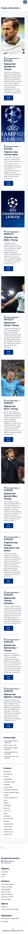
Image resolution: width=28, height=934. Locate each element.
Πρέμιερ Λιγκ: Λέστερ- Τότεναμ (11, 324)
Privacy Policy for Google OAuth (10, 909)
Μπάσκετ (4, 874)
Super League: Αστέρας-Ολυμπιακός (11, 741)
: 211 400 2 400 (6, 863)
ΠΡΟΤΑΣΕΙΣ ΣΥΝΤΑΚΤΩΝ (11, 790)
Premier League (9, 832)
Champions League (10, 782)
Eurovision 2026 (9, 818)
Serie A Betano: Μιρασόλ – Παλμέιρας (12, 748)
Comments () (9, 61)
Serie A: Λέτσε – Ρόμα (10, 745)
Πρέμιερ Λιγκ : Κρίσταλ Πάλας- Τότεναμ (11, 496)
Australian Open (9, 824)
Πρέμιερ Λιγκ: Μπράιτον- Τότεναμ (12, 695)
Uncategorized (8, 774)
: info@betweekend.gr (8, 861)
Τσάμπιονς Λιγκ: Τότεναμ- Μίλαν (11, 153)
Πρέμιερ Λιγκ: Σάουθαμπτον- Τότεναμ (10, 66)
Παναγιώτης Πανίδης (7, 897)
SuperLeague (8, 826)
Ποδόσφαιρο (4, 872)
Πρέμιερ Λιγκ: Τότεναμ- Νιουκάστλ (10, 600)
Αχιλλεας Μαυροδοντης (11, 797)
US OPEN (7, 821)
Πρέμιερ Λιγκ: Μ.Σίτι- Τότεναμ (11, 407)
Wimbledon (7, 816)
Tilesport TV (4, 907)
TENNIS (6, 795)
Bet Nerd (7, 803)
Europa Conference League (12, 792)
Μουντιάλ (7, 808)
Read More (8, 98)
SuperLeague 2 (9, 829)
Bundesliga (7, 771)
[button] (25, 2)
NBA (6, 800)
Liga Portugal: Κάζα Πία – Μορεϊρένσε (11, 753)
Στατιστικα (8, 811)
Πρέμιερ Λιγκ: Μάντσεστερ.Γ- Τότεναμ (10, 648)
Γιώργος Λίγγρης (6, 892)
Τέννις (3, 877)
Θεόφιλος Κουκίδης (6, 887)
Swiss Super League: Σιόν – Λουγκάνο (12, 757)
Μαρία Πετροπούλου (7, 894)
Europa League (9, 787)
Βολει (6, 813)
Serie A (6, 776)
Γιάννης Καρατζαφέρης (12, 58)
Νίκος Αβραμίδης (6, 889)
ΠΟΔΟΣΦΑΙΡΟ (8, 779)
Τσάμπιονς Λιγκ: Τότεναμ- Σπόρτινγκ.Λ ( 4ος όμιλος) (11, 547)
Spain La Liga (8, 834)
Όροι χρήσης (4, 921)
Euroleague (8, 805)
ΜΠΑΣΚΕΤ (7, 784)
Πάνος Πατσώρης (6, 899)
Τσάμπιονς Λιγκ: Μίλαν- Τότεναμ (11, 238)
